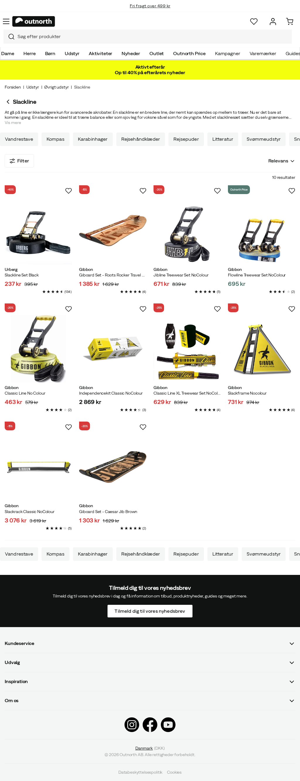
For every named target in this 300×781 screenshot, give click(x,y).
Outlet (156, 53)
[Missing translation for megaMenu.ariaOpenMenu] (6, 21)
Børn (50, 53)
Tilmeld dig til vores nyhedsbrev (150, 611)
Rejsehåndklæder (140, 139)
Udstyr (72, 53)
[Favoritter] (254, 21)
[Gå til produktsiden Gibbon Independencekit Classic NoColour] (112, 349)
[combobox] (148, 37)
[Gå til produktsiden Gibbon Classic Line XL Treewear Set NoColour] (187, 349)
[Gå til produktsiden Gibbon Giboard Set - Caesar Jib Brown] (112, 467)
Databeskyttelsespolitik (140, 772)
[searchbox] (153, 36)
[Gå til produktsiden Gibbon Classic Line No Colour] (38, 349)
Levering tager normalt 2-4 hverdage (150, 11)
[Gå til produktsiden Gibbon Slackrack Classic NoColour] (38, 467)
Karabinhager (93, 139)
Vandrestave (19, 139)
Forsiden (13, 87)
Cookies (174, 772)
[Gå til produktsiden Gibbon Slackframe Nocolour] (261, 349)
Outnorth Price (189, 53)
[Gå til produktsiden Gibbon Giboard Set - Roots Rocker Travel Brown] (112, 230)
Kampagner (227, 53)
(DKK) (150, 748)
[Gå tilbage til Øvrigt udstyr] (9, 101)
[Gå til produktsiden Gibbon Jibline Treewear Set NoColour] (187, 230)
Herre (29, 53)
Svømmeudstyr (264, 139)
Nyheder (131, 53)
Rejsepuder (186, 139)
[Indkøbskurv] (289, 21)
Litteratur (222, 139)
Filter (23, 160)
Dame (7, 53)
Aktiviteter (100, 53)
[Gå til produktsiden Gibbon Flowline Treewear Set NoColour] (261, 230)
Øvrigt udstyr (56, 87)
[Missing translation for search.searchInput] (9, 36)
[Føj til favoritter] (69, 191)
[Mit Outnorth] (272, 21)
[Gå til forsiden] (33, 21)
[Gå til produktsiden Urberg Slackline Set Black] (38, 230)
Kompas (55, 139)
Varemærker (263, 53)
